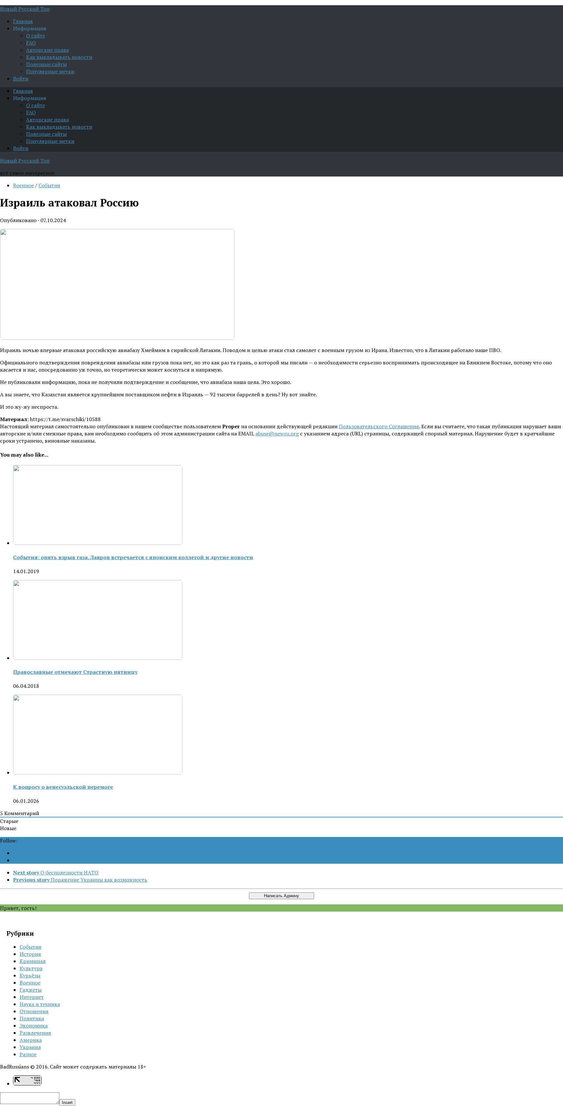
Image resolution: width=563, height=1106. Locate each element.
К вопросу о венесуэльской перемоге (63, 786)
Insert (67, 1102)
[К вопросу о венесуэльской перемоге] (97, 772)
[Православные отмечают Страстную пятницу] (97, 657)
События (49, 185)
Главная (23, 21)
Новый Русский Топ (25, 8)
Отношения (34, 1011)
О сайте (35, 35)
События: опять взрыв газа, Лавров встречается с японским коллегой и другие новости (133, 557)
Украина (30, 1047)
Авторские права (47, 49)
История (30, 953)
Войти (20, 78)
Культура (31, 968)
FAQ (31, 42)
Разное (28, 1054)
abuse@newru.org (277, 433)
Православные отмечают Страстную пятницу (75, 671)
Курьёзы (30, 975)
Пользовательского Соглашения (379, 426)
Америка (31, 1039)
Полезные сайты (46, 64)
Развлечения (35, 1032)
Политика (32, 1018)
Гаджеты (31, 989)
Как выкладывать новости (59, 57)
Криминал (33, 961)
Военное (23, 185)
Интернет (32, 996)
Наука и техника (40, 1004)
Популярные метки (50, 71)
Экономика (34, 1025)
